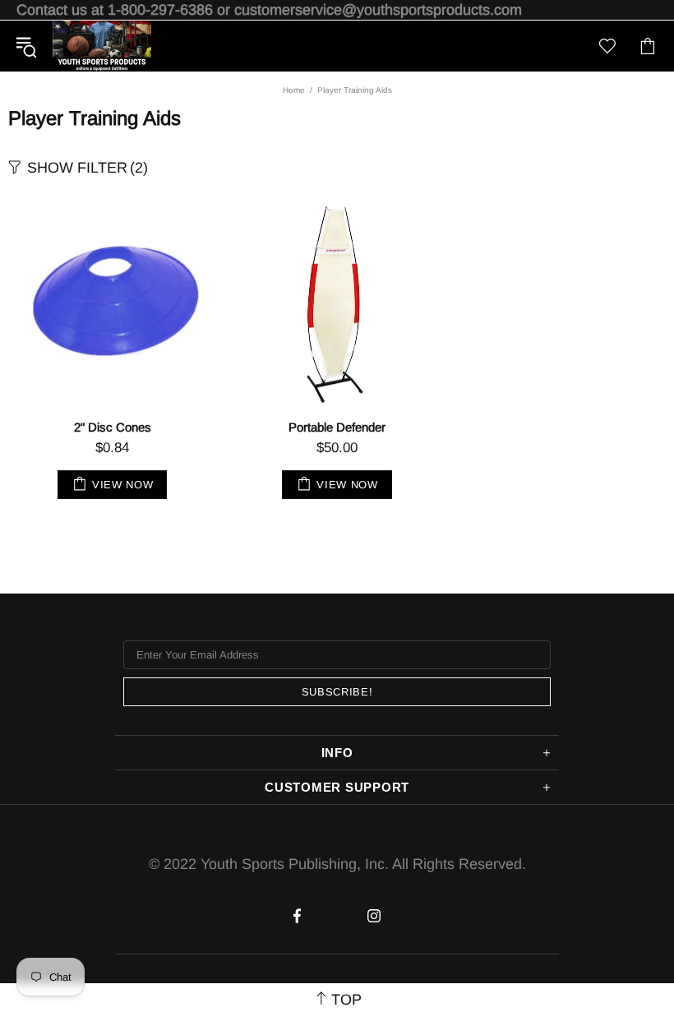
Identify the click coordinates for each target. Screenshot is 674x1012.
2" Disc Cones (112, 427)
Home (294, 90)
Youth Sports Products (102, 46)
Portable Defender (337, 427)
